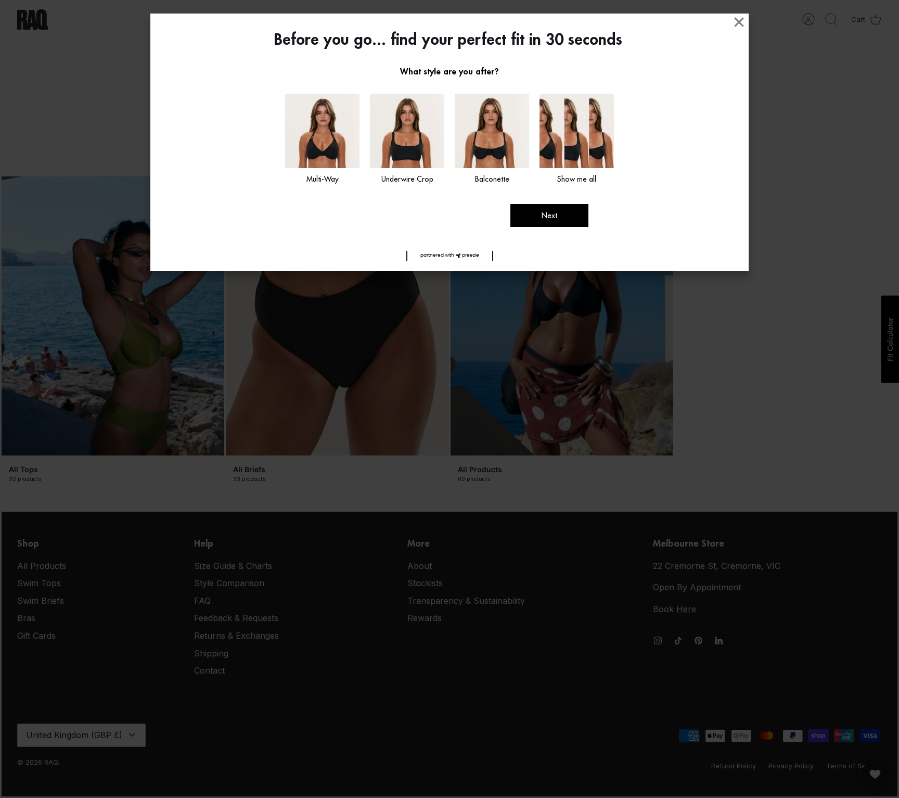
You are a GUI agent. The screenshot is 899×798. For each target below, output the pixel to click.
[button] (449, 256)
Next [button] (549, 215)
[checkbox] (322, 139)
